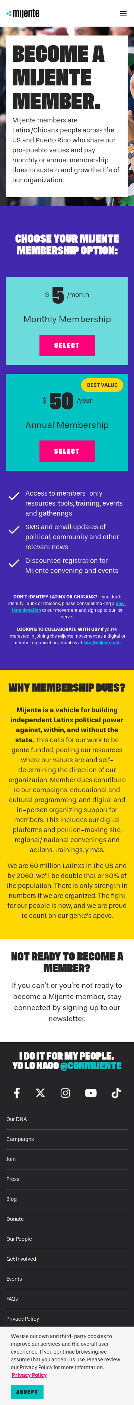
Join (11, 1159)
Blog (11, 1199)
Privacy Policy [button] (29, 1375)
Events (14, 1279)
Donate (15, 1219)
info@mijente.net (101, 642)
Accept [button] (27, 1392)
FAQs (12, 1299)
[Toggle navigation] (123, 13)
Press (12, 1179)
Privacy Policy (22, 1319)
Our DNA (16, 1119)
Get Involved (21, 1259)
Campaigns (20, 1139)
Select (67, 345)
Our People (19, 1239)
